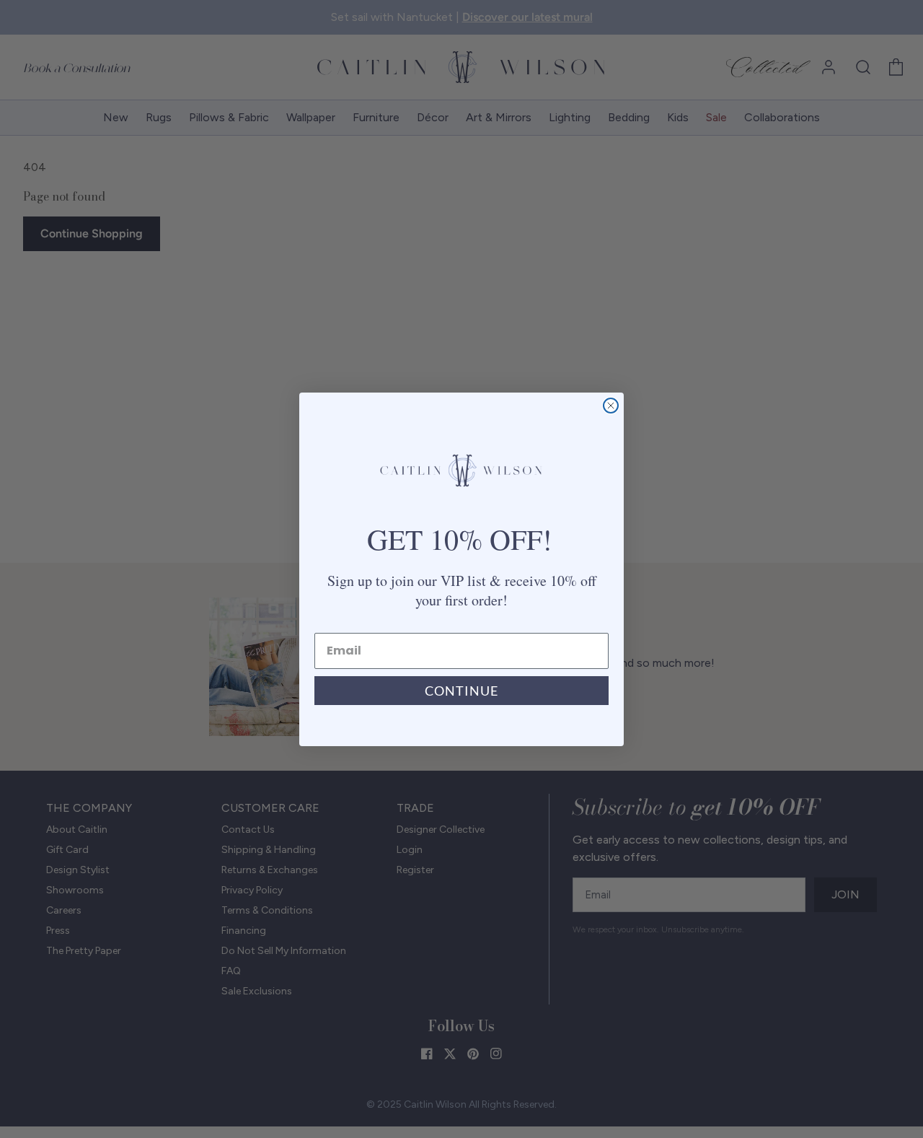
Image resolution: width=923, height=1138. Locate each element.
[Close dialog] (611, 405)
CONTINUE (461, 691)
